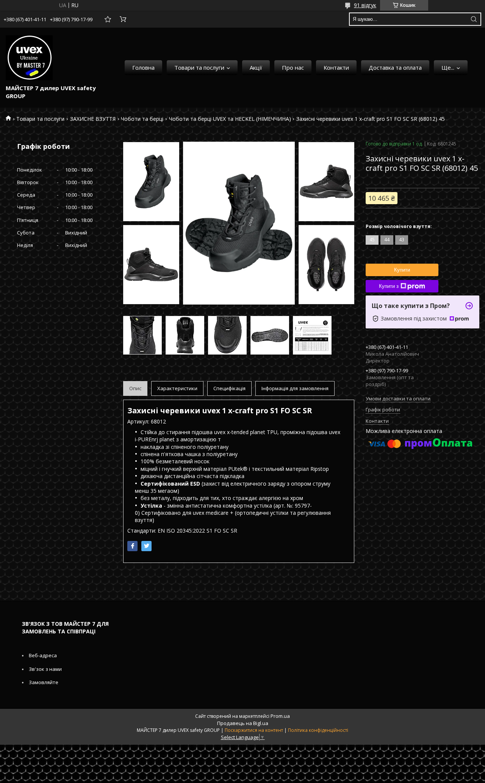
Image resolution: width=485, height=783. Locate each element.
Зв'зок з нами (45, 669)
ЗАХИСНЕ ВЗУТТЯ (93, 118)
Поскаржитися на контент (254, 730)
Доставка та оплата (395, 67)
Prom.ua (280, 716)
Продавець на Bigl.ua (242, 723)
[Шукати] (473, 19)
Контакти (336, 67)
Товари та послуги (199, 67)
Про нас (293, 67)
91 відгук (365, 5)
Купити (402, 270)
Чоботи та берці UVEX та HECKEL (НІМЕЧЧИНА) (230, 118)
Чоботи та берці (142, 118)
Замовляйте (43, 682)
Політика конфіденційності (318, 730)
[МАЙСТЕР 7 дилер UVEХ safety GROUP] (29, 57)
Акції (256, 67)
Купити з (389, 286)
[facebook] (132, 546)
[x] (146, 546)
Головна (143, 67)
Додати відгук (107, 19)
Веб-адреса (43, 655)
